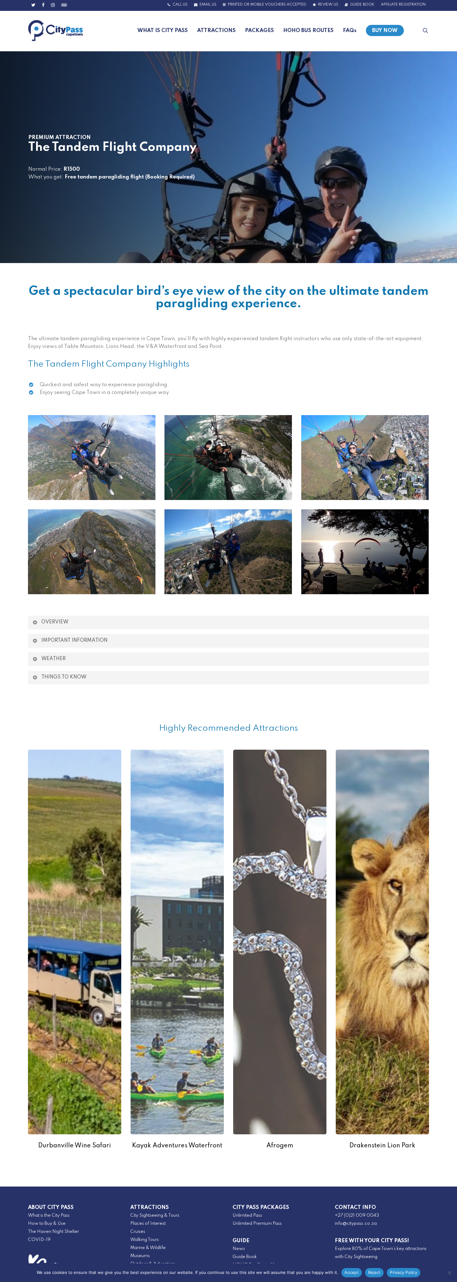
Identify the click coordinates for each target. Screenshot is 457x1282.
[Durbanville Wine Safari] (74, 942)
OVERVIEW (54, 622)
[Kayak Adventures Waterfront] (177, 942)
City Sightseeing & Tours (154, 1215)
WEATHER (53, 658)
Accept (351, 1272)
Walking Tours (144, 1240)
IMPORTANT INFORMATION (74, 640)
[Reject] (449, 1273)
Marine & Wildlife (148, 1248)
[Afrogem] (279, 942)
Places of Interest (148, 1223)
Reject (374, 1272)
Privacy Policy (403, 1272)
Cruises (137, 1231)
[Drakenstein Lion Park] (382, 942)
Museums (140, 1256)
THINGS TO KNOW (63, 677)
